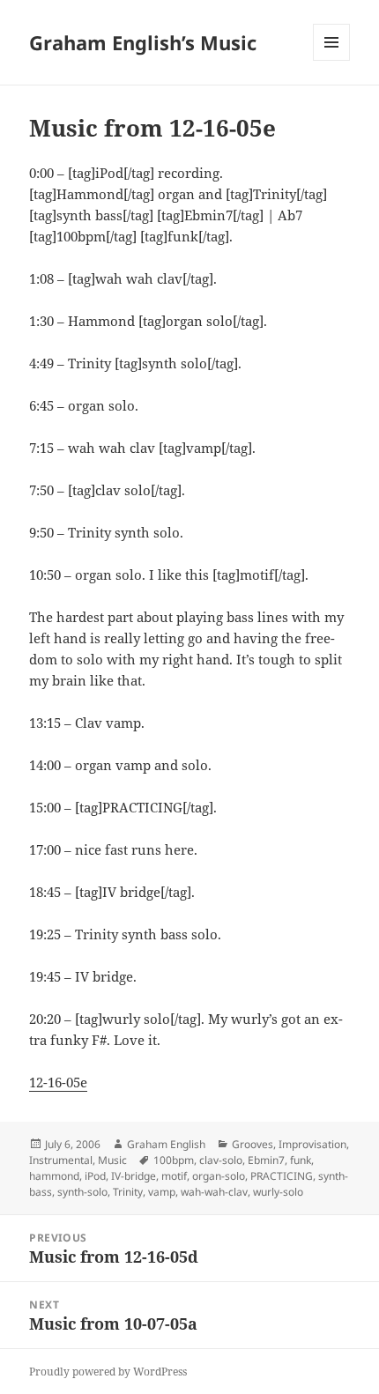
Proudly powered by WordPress (108, 1371)
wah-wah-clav (214, 1191)
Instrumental (61, 1160)
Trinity (128, 1191)
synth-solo (82, 1191)
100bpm (173, 1160)
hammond (54, 1175)
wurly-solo (278, 1191)
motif (174, 1175)
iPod (95, 1175)
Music (112, 1160)
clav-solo (220, 1160)
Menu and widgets (332, 60)
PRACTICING (281, 1175)
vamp (161, 1191)
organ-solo (218, 1175)
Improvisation (312, 1144)
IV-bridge (133, 1175)
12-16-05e (58, 1082)
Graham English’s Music (142, 42)
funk (300, 1160)
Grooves (252, 1144)
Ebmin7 (266, 1160)
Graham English (166, 1144)
